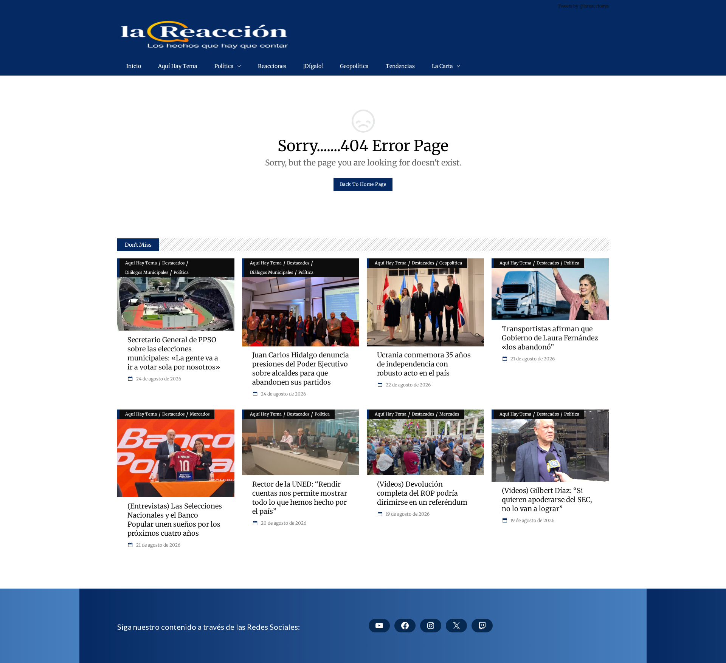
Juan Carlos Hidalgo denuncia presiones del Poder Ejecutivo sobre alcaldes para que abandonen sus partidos (300, 368)
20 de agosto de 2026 (283, 523)
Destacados (173, 263)
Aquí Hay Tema (141, 263)
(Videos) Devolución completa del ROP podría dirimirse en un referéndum (422, 493)
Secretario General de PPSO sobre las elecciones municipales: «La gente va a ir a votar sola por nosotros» (173, 353)
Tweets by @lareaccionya (583, 6)
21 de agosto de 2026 (532, 359)
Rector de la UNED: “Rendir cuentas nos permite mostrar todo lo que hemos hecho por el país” (299, 498)
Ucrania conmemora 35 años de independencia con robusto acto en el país (424, 364)
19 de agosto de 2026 (407, 514)
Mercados (199, 414)
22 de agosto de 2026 (408, 385)
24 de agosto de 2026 (158, 379)
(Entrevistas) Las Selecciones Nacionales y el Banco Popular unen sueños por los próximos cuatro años (174, 520)
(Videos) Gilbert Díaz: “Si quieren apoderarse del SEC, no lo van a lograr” (547, 499)
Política (181, 272)
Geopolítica (450, 263)
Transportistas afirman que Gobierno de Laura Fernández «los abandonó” (550, 338)
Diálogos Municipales (146, 272)
